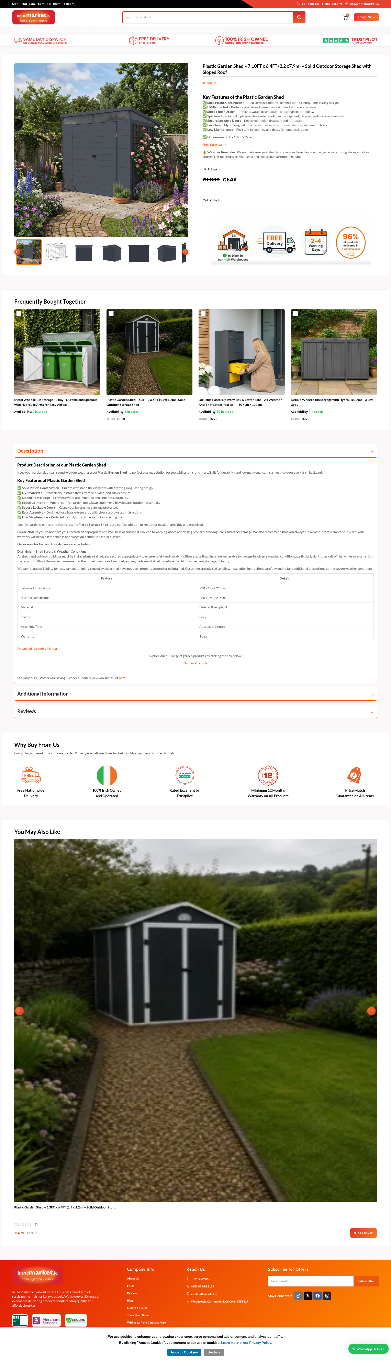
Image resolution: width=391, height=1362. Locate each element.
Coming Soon (170, 30)
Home (17, 30)
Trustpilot (209, 83)
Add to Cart (365, 1233)
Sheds (97, 30)
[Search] (299, 17)
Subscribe (366, 1281)
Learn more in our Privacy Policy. (246, 1342)
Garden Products (195, 663)
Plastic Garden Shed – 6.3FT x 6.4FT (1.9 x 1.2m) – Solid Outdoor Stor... (65, 1207)
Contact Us (212, 30)
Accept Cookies (184, 1352)
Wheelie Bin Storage (142, 30)
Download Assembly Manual (37, 648)
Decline (214, 1352)
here (122, 678)
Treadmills (63, 30)
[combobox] (208, 17)
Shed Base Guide (214, 144)
